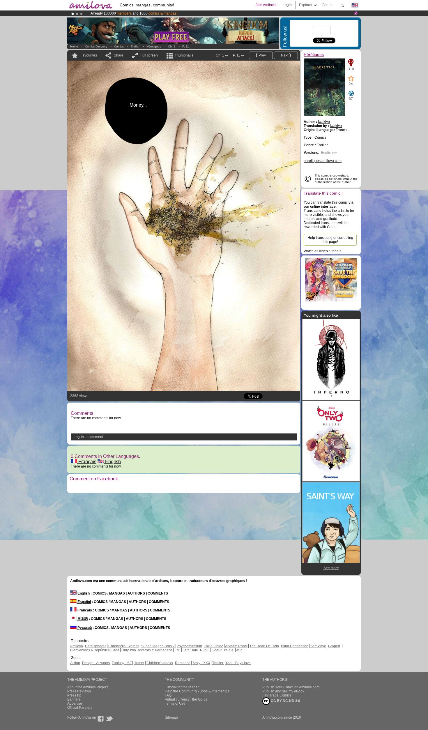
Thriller (135, 46)
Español (84, 602)
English (112, 461)
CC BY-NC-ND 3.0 (285, 701)
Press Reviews (79, 691)
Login (287, 5)
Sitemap (171, 717)
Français (86, 461)
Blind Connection (294, 646)
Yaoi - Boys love (238, 663)
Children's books (159, 663)
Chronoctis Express (123, 646)
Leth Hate (190, 650)
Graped (334, 646)
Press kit (74, 695)
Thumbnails (184, 55)
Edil (177, 650)
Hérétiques (153, 46)
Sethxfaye (318, 646)
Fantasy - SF (122, 663)
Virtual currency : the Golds (186, 699)
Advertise (74, 703)
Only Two (128, 650)
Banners (74, 699)
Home (74, 46)
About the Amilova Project (87, 687)
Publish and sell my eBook (283, 691)
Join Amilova (266, 5)
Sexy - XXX (201, 663)
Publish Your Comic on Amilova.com (290, 687)
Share (118, 55)
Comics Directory (96, 46)
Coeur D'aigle (223, 650)
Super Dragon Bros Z (158, 646)
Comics (119, 46)
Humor (139, 663)
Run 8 (205, 650)
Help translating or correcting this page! (330, 240)
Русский (84, 628)
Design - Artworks (96, 663)
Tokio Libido (213, 646)
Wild (239, 650)
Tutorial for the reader (182, 687)
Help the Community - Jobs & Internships (197, 691)
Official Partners (79, 708)
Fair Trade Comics (276, 695)
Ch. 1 (171, 46)
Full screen (149, 55)
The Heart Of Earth (264, 646)
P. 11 (185, 46)
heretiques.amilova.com (323, 161)
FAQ (168, 695)
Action (75, 663)
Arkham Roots (236, 646)
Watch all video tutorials (322, 251)
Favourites (88, 55)
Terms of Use (175, 703)
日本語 (82, 619)
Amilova (76, 646)
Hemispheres (95, 646)
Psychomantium (189, 646)
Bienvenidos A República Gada (94, 650)
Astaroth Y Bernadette (155, 650)
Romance (182, 663)
